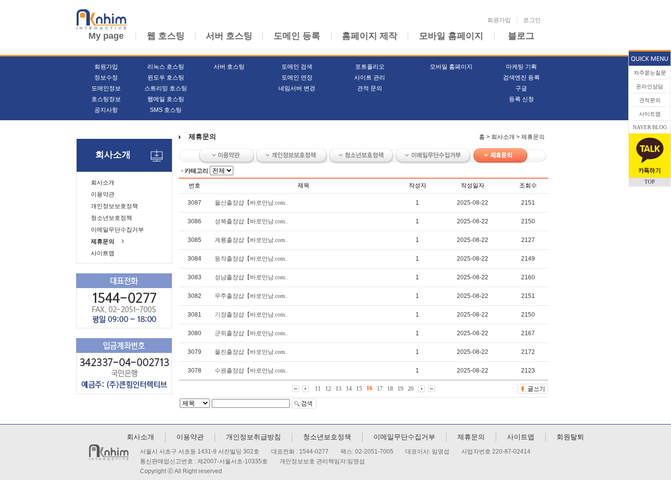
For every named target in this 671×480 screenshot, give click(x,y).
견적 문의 (369, 88)
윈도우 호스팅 (165, 77)
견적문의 (650, 100)
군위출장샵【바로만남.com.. (251, 333)
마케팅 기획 (521, 66)
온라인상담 (649, 86)
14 (349, 388)
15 (359, 388)
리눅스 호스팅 (165, 66)
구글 (521, 88)
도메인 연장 (296, 77)
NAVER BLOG (650, 127)
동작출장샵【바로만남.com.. (251, 258)
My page (106, 36)
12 (328, 388)
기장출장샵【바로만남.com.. (251, 314)
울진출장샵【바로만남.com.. (251, 351)
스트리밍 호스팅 (165, 88)
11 (318, 388)
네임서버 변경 (297, 88)
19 (400, 388)
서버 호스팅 (229, 36)
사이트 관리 (369, 77)
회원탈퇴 (570, 437)
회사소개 (102, 182)
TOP (649, 182)
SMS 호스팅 (166, 110)
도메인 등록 (297, 36)
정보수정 (106, 77)
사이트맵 (102, 253)
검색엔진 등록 (521, 77)
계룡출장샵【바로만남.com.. (251, 240)
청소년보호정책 (111, 217)
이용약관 (102, 194)
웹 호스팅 (166, 36)
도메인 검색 (296, 66)
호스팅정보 (106, 99)
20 (411, 388)
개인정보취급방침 (253, 437)
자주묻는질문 (650, 73)
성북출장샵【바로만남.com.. (251, 221)
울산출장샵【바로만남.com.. (251, 202)
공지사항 (106, 110)
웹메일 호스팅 (165, 99)
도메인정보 (106, 88)
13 (338, 388)
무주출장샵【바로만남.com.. (251, 296)
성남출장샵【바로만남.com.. (251, 277)
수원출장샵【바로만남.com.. (251, 370)
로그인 (532, 20)
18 (390, 388)
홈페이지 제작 (369, 36)
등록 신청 (521, 99)
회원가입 (499, 20)
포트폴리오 (370, 66)
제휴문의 (102, 241)
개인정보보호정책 (114, 206)
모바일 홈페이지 (451, 36)
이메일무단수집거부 (117, 229)
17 (380, 388)
